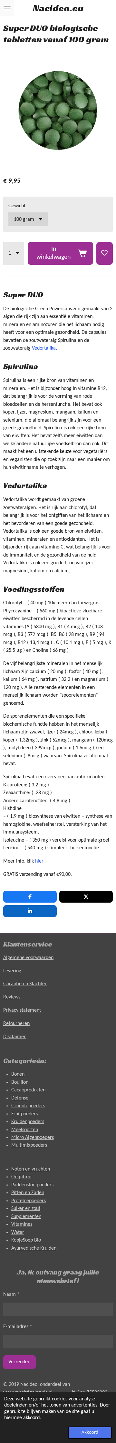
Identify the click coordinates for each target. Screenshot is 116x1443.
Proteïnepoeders (28, 1200)
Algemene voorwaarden (28, 957)
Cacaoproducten (28, 1090)
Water (17, 1232)
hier (39, 861)
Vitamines (21, 1224)
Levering (12, 971)
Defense (19, 1098)
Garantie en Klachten (25, 984)
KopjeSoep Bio (26, 1240)
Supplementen (26, 1216)
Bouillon (19, 1082)
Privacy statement (22, 1010)
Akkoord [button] (90, 1432)
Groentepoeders (28, 1106)
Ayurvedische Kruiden (33, 1248)
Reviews (11, 997)
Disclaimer (14, 1036)
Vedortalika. (44, 348)
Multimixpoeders (29, 1145)
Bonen (17, 1074)
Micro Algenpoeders (32, 1137)
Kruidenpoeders (27, 1121)
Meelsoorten (24, 1129)
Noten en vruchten (30, 1169)
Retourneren (16, 1023)
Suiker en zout (25, 1208)
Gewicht (16, 206)
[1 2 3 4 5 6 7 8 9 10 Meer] (13, 253)
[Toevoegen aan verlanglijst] (104, 253)
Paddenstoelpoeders (32, 1185)
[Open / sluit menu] (7, 8)
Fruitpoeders (24, 1114)
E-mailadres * (17, 1326)
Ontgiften (21, 1177)
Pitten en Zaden (27, 1192)
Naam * (11, 1294)
